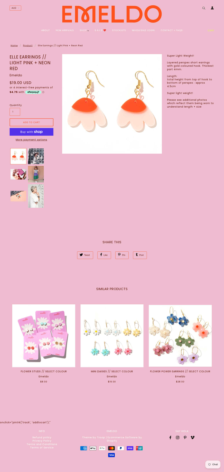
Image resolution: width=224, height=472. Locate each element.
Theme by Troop (93, 437)
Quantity (15, 105)
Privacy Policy (42, 440)
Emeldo (16, 75)
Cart (211, 30)
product (28, 45)
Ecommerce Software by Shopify (124, 439)
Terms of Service (42, 447)
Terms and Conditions (42, 444)
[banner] (112, 14)
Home (14, 45)
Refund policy (42, 437)
